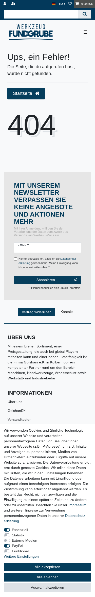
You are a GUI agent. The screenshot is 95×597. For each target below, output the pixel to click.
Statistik (18, 535)
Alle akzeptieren (47, 567)
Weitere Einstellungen (21, 556)
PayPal (17, 546)
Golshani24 (17, 411)
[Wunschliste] (70, 4)
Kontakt (67, 312)
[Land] (53, 4)
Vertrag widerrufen (36, 312)
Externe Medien (24, 540)
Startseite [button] (23, 93)
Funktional (20, 551)
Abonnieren (45, 280)
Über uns (15, 402)
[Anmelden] (5, 4)
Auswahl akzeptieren (47, 587)
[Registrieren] (14, 4)
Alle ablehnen (48, 577)
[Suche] (84, 14)
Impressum (77, 505)
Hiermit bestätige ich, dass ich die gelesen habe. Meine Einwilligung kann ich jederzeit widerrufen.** (48, 263)
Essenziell (20, 530)
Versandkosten (19, 419)
